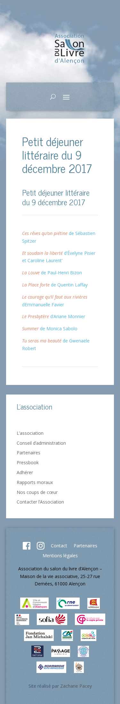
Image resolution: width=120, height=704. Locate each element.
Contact (59, 546)
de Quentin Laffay (55, 285)
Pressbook (28, 462)
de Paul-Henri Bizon (52, 273)
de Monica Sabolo (49, 328)
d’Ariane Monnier (53, 316)
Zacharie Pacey (76, 686)
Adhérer (25, 472)
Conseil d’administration (41, 443)
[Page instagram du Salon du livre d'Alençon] (40, 548)
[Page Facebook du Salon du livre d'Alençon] (26, 548)
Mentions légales (60, 555)
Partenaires (28, 453)
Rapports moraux (35, 482)
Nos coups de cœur (37, 492)
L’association (30, 433)
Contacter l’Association (40, 502)
